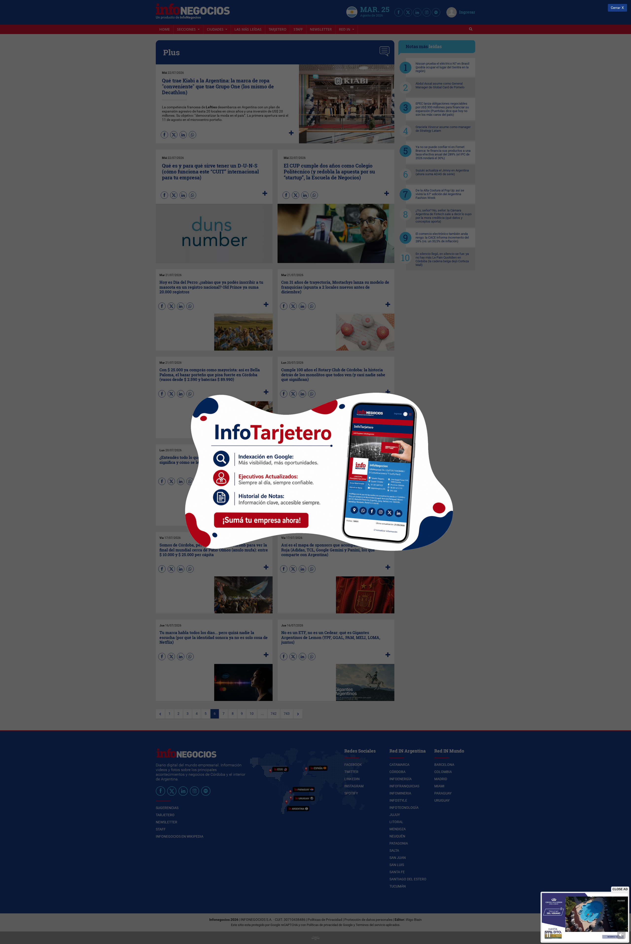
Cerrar (615, 8)
